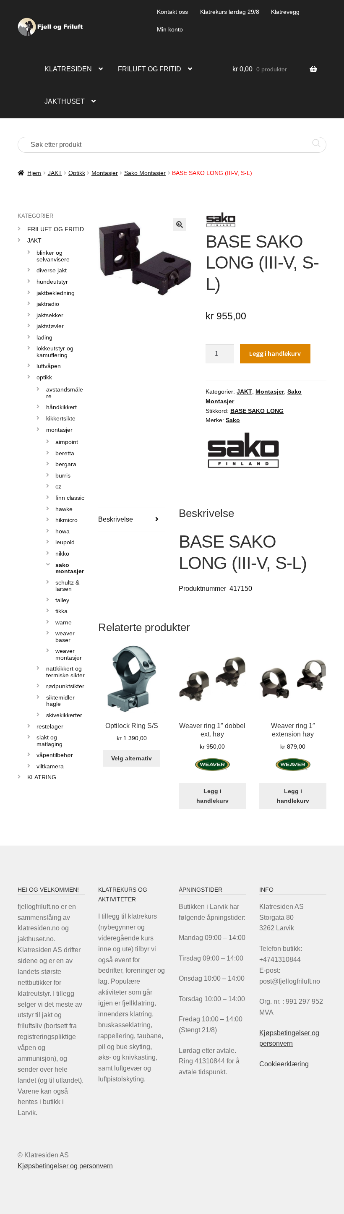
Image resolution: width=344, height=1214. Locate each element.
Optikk (76, 173)
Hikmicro (66, 520)
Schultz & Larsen (67, 585)
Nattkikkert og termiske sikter (65, 671)
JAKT (55, 173)
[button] (179, 224)
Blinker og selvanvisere (53, 255)
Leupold (65, 542)
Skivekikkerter (64, 715)
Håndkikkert (61, 407)
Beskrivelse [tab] (115, 519)
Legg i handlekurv (275, 353)
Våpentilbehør (54, 755)
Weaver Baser (65, 636)
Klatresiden (68, 69)
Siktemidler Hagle (60, 700)
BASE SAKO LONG (257, 410)
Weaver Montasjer (68, 654)
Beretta (64, 453)
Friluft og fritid (149, 69)
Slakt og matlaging (49, 740)
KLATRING (41, 777)
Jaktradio (47, 303)
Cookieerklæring (284, 1064)
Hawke (64, 509)
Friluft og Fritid (55, 229)
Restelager (49, 726)
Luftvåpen (48, 366)
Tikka (61, 611)
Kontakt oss (172, 11)
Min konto (170, 29)
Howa (62, 531)
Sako (233, 420)
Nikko (62, 553)
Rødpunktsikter (65, 686)
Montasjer (104, 173)
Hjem (34, 173)
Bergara (65, 464)
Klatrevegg (285, 11)
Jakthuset (64, 101)
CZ (58, 486)
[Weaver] (212, 769)
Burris (62, 475)
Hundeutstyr (52, 281)
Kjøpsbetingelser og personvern (65, 1166)
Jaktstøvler (50, 326)
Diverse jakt (51, 270)
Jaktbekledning (55, 293)
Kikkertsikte (61, 418)
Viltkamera (50, 766)
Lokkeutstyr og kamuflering (54, 351)
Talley (62, 600)
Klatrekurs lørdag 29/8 (229, 11)
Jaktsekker (49, 315)
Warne (63, 622)
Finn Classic (69, 497)
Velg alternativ (131, 758)
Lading (44, 337)
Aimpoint (66, 442)
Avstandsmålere (64, 392)
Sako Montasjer (145, 173)
